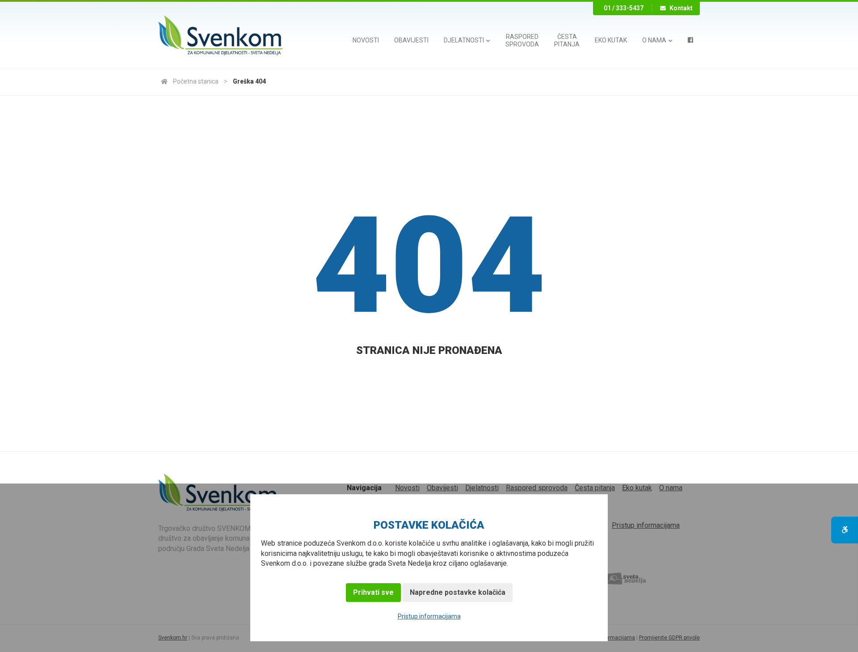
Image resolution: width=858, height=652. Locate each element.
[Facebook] (690, 40)
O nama (655, 40)
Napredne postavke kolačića (457, 592)
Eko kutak (611, 40)
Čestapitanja (567, 40)
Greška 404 (249, 81)
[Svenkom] (220, 36)
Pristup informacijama (429, 616)
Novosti (366, 40)
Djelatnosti (464, 40)
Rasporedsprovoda (522, 40)
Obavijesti (411, 40)
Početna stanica (196, 81)
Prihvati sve (373, 592)
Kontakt (681, 8)
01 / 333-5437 (624, 8)
